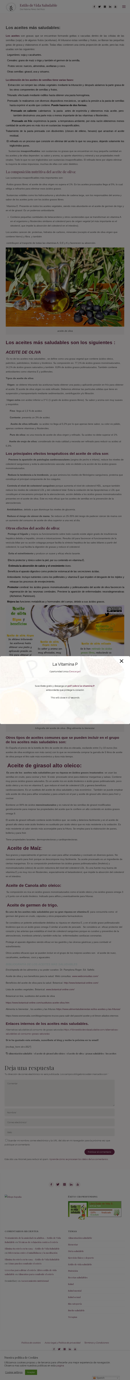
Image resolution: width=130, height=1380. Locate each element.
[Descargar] (75, 671)
